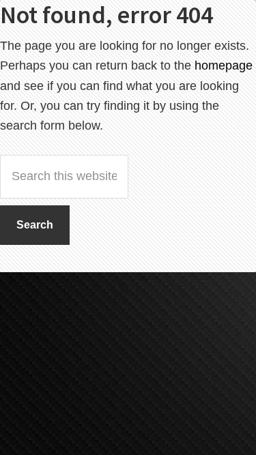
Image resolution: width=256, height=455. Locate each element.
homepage (224, 65)
